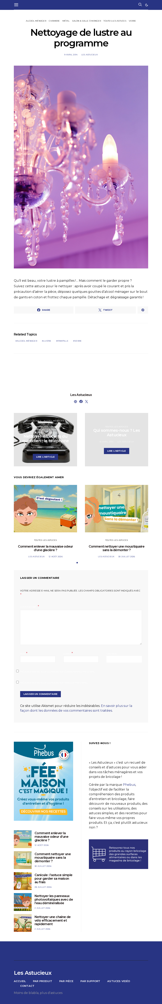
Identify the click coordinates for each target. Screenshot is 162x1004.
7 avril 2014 (35, 447)
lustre (47, 341)
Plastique (57, 426)
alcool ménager (27, 341)
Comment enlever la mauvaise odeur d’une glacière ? (45, 548)
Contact (27, 985)
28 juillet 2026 (43, 887)
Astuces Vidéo (118, 981)
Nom (23, 653)
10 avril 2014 (106, 441)
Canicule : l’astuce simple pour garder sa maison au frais (53, 878)
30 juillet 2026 (126, 556)
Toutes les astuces (115, 21)
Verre (132, 21)
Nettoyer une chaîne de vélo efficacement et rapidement (53, 920)
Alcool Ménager (36, 21)
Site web (111, 654)
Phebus (129, 785)
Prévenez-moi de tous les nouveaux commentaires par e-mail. (57, 671)
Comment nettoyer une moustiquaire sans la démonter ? (117, 548)
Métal (66, 21)
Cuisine (41, 423)
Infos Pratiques (38, 426)
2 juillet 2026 (42, 908)
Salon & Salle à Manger (86, 21)
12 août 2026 (56, 556)
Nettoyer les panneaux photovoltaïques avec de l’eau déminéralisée (54, 899)
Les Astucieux (89, 54)
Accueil (20, 981)
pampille (62, 341)
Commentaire (28, 607)
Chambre (54, 21)
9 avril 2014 (70, 54)
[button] (146, 5)
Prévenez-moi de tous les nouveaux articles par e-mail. (54, 682)
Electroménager (58, 423)
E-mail (68, 653)
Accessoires (33, 420)
